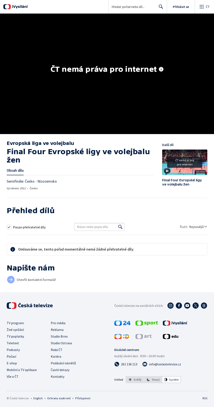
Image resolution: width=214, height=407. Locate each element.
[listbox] (153, 379)
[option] (135, 380)
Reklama (57, 330)
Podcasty (13, 350)
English (37, 398)
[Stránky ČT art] (143, 338)
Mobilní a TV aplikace (22, 370)
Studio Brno (59, 336)
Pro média (58, 323)
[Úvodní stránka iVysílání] (19, 6)
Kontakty (57, 376)
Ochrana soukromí (59, 398)
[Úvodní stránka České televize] (30, 305)
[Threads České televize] (204, 305)
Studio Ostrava (61, 343)
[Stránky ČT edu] (170, 338)
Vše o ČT (13, 376)
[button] (184, 164)
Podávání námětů (63, 363)
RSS (205, 398)
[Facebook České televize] (179, 305)
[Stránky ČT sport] (146, 324)
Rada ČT (56, 350)
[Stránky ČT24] (122, 324)
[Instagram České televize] (170, 305)
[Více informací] (161, 70)
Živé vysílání (15, 330)
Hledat (161, 7)
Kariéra (56, 356)
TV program (15, 323)
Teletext (13, 343)
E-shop (12, 363)
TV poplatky (15, 336)
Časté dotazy (60, 370)
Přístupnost (82, 398)
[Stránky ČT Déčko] (121, 338)
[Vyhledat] (120, 227)
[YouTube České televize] (187, 305)
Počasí (11, 356)
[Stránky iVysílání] (175, 324)
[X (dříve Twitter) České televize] (195, 305)
